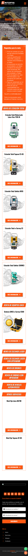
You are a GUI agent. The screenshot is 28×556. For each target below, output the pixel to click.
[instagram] (12, 494)
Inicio (6, 532)
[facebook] (5, 494)
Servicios (7, 535)
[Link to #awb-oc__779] (25, 548)
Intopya (7, 538)
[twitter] (8, 494)
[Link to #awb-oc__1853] (25, 553)
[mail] (19, 494)
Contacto (7, 541)
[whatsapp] (15, 494)
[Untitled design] (8, 1)
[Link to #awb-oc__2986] (25, 3)
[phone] (22, 494)
